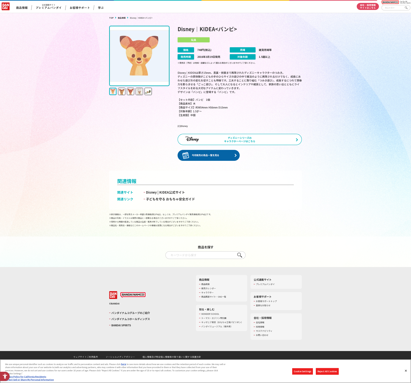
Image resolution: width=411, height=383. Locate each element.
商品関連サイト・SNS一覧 (213, 296)
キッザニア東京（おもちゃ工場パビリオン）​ (222, 322)
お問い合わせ (262, 335)
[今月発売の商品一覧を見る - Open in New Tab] (209, 155)
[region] (205, 371)
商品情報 (122, 17)
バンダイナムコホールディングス (130, 319)
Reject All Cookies (327, 371)
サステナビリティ (264, 331)
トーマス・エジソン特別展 (213, 318)
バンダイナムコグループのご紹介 (130, 313)
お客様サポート (80, 7)
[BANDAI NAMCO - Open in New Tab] (132, 295)
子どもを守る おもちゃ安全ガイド (170, 199)
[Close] (405, 370)
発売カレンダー (208, 288)
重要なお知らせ (263, 305)
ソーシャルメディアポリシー (120, 356)
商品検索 (205, 284)
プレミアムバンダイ (265, 284)
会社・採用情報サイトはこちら (368, 6)
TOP (111, 17)
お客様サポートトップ (266, 301)
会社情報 (260, 322)
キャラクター (207, 292)
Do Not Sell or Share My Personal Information (29, 379)
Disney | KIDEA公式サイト (165, 192)
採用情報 (260, 326)
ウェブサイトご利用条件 (85, 356)
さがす (408, 8)
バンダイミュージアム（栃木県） (217, 326)
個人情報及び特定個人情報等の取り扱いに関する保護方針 (172, 356)
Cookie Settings (302, 371)
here (123, 364)
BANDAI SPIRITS (121, 325)
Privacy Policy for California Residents (25, 376)
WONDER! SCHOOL (210, 313)
